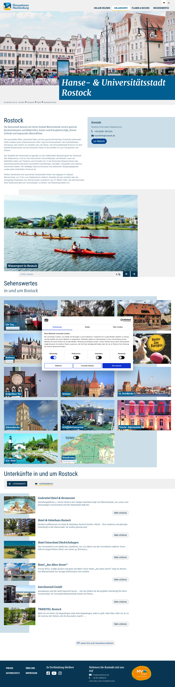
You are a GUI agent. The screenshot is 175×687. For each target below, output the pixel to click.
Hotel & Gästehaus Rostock (54, 520)
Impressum (31, 673)
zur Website (99, 141)
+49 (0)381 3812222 (103, 131)
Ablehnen (58, 366)
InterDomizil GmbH (50, 587)
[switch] (76, 357)
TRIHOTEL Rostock (49, 609)
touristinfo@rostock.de (104, 135)
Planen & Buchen (140, 8)
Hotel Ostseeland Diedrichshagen (58, 542)
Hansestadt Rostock (49, 102)
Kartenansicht (46, 483)
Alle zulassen (116, 366)
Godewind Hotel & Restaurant (56, 498)
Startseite (21, 102)
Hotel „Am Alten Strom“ (53, 564)
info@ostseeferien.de (101, 675)
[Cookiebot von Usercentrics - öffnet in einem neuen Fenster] (122, 320)
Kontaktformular (108, 681)
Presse (9, 668)
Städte (39, 102)
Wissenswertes (161, 8)
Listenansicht (19, 483)
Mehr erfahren (120, 513)
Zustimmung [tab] (57, 327)
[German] (164, 3)
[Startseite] (16, 6)
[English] (168, 3)
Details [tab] (87, 327)
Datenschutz (13, 673)
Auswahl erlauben (87, 366)
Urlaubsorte (121, 8)
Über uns (30, 668)
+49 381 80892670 (99, 678)
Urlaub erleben (102, 8)
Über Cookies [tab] (118, 327)
